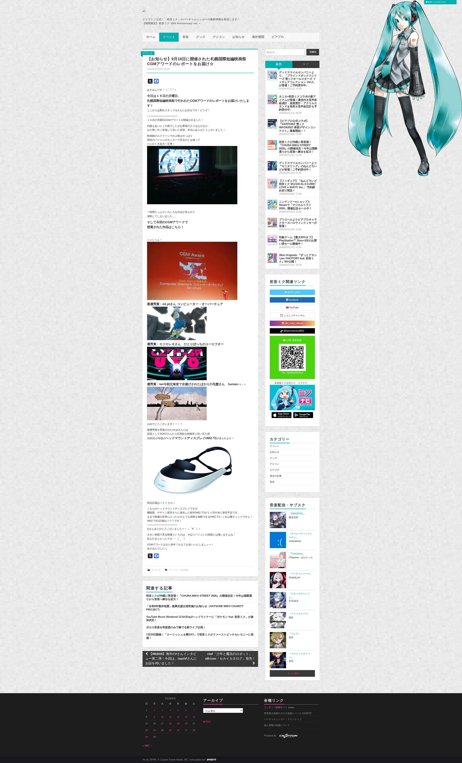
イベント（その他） (179, 570)
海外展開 (258, 37)
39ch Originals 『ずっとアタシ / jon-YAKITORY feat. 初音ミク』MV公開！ (298, 258)
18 (170, 723)
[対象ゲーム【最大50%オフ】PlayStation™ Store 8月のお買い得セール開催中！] (272, 240)
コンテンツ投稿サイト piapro (279, 707)
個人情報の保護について (277, 725)
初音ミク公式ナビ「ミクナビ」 (293, 383)
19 (178, 723)
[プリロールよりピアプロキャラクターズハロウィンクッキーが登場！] (272, 222)
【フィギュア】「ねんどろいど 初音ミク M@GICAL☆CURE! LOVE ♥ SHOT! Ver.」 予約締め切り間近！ (298, 185)
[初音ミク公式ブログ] (178, 10)
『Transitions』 (297, 553)
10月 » (148, 745)
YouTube (293, 307)
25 (170, 730)
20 (186, 723)
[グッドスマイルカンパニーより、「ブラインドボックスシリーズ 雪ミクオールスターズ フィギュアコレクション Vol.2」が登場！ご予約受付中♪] (272, 75)
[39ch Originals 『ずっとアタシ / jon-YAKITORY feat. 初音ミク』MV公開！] (272, 258)
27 (186, 730)
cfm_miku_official (293, 323)
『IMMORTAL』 (297, 513)
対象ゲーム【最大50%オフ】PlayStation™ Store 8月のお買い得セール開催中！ (298, 240)
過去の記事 (276, 476)
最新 (279, 64)
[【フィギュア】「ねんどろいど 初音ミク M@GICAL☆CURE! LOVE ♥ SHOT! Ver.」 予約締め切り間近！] (272, 183)
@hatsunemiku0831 (293, 331)
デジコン (219, 37)
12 (178, 717)
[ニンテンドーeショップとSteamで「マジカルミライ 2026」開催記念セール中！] (272, 204)
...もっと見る (292, 673)
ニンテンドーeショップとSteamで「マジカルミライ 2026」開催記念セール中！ (295, 205)
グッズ (200, 37)
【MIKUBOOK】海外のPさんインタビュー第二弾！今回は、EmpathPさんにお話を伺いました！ (171, 659)
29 (146, 737)
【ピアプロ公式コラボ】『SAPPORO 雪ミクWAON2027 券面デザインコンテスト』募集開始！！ (297, 125)
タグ (306, 64)
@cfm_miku (293, 292)
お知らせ (238, 37)
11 (170, 717)
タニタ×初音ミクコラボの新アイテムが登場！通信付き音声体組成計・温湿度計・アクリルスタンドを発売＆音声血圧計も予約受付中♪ (298, 103)
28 (194, 730)
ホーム (150, 37)
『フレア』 (294, 634)
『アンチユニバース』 (300, 573)
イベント (169, 37)
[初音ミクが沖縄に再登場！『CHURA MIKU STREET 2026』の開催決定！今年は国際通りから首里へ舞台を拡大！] (272, 144)
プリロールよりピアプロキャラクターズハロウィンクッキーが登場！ (298, 223)
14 (194, 717)
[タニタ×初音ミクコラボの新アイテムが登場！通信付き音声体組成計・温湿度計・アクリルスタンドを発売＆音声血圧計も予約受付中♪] (272, 99)
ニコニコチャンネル (294, 315)
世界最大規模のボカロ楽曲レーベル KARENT (288, 713)
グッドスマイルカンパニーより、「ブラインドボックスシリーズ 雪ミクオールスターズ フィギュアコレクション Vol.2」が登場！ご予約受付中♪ (298, 79)
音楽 (185, 37)
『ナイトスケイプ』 (299, 614)
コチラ (163, 502)
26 (178, 730)
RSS (208, 722)
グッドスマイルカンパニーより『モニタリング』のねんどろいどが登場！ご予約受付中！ (298, 166)
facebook (293, 300)
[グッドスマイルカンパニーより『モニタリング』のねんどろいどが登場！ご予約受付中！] (272, 165)
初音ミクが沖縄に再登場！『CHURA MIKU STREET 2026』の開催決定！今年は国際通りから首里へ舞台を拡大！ (298, 146)
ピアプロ (278, 37)
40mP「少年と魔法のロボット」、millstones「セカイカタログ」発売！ (230, 656)
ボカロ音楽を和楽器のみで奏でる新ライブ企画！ (176, 627)
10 (162, 717)
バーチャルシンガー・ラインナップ (283, 719)
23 (154, 730)
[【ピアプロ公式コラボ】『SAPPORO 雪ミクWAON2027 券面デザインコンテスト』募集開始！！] (272, 123)
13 (186, 717)
